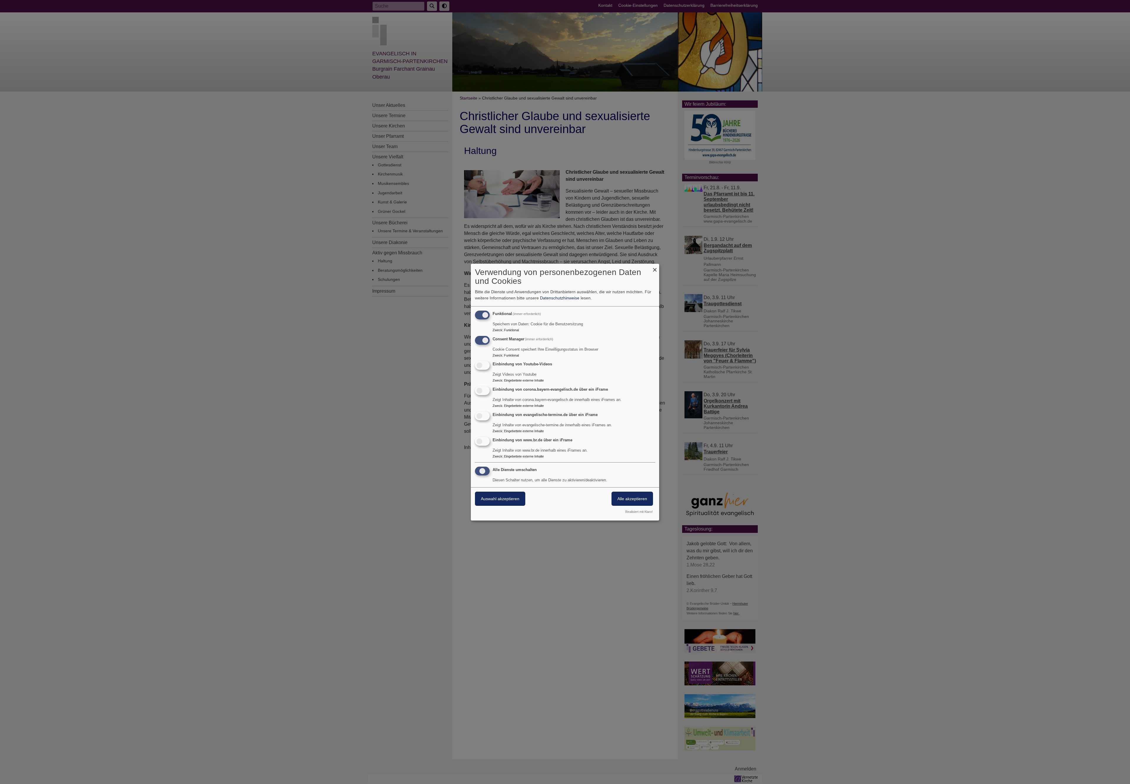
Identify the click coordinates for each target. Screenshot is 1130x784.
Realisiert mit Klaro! (639, 511)
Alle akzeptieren (632, 498)
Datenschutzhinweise (559, 298)
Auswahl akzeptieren (500, 498)
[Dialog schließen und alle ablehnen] (654, 267)
